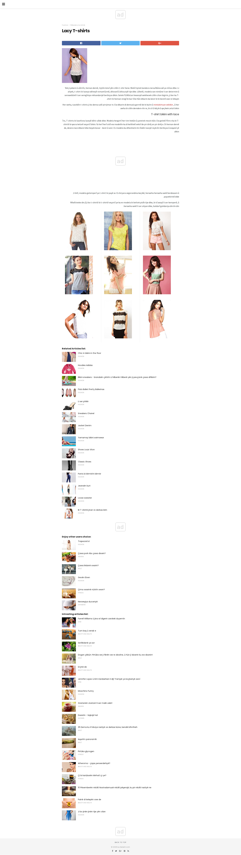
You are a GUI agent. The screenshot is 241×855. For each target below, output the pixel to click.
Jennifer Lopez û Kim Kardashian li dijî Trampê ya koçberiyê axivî (109, 679)
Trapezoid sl (84, 541)
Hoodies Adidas (85, 365)
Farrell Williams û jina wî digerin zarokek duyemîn (101, 618)
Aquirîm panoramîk (87, 739)
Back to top (120, 842)
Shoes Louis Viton (86, 449)
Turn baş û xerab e (87, 630)
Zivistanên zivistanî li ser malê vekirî (95, 703)
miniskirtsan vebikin (163, 104)
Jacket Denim (84, 425)
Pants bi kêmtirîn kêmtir (89, 473)
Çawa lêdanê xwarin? (88, 565)
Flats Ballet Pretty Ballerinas (91, 389)
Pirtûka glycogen (86, 751)
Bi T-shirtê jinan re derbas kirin (92, 510)
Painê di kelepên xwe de (89, 799)
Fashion (65, 25)
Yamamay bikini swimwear (91, 437)
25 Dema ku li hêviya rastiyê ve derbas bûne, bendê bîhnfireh (107, 727)
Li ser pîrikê (83, 401)
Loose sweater (85, 497)
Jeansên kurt (84, 485)
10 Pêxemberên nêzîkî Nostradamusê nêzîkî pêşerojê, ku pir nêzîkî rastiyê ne (114, 787)
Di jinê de (82, 666)
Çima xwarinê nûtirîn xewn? (91, 589)
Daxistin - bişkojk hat (88, 715)
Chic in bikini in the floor (89, 353)
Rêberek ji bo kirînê (77, 25)
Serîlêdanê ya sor (86, 642)
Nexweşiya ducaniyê (88, 601)
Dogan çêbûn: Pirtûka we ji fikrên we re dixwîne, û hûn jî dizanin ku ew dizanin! (115, 654)
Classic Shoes (84, 461)
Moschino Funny (86, 691)
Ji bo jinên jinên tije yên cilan (92, 811)
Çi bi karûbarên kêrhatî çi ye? (92, 775)
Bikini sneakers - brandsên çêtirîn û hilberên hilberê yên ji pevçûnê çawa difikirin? (117, 377)
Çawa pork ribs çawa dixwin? (92, 553)
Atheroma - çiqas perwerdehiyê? (94, 763)
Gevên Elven (84, 577)
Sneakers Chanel (86, 413)
